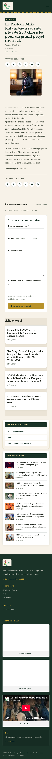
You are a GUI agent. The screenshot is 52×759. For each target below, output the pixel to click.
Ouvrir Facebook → (26, 653)
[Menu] (47, 6)
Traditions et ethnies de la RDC (19, 443)
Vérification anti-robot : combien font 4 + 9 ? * (25, 282)
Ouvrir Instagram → (26, 689)
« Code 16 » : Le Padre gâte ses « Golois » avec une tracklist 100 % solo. (24, 399)
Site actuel (7, 598)
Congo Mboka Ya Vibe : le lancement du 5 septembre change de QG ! (21, 333)
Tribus (9, 437)
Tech (4, 594)
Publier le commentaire (21, 306)
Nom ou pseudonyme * (18, 226)
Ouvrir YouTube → (26, 724)
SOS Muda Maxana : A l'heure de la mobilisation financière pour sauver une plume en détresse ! (25, 378)
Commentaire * (15, 250)
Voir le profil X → (11, 741)
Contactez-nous (9, 609)
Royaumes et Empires (15, 431)
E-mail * (22, 238)
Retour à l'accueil (11, 52)
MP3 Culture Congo (10, 590)
